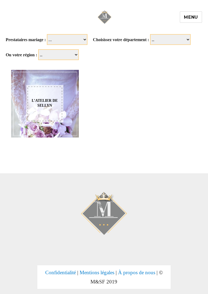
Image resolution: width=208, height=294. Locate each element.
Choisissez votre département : (121, 39)
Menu (191, 17)
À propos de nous (136, 272)
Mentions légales (97, 272)
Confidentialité (60, 272)
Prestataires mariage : (26, 39)
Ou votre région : (21, 55)
